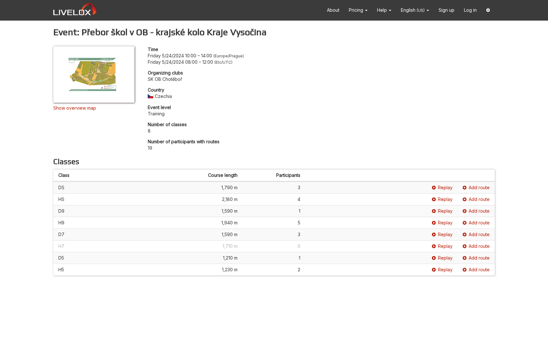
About (333, 10)
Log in (470, 10)
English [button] (413, 10)
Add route (479, 187)
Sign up (446, 10)
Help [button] (382, 10)
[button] (488, 10)
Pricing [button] (356, 10)
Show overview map (74, 108)
